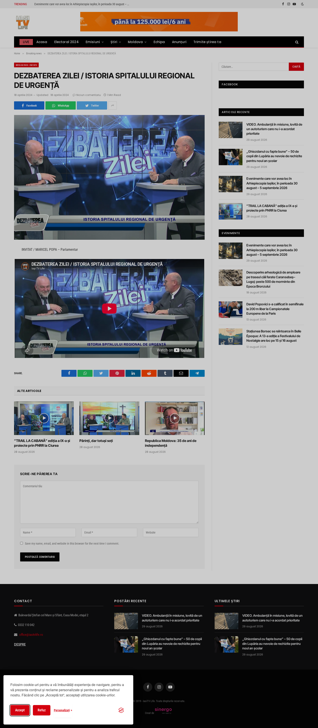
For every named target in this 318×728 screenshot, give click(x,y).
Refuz (42, 710)
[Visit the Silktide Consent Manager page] (121, 710)
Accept (20, 710)
